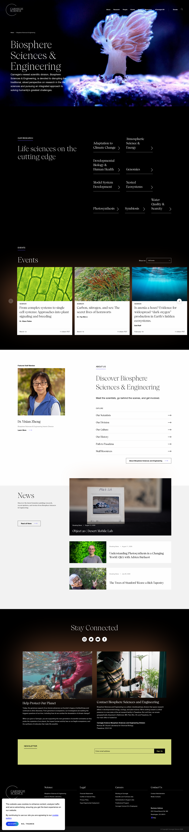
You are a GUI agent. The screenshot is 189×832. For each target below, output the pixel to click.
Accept (12, 824)
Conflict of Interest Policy (87, 797)
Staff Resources (104, 451)
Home (12, 32)
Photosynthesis (104, 208)
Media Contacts (156, 797)
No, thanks (27, 824)
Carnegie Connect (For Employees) (126, 806)
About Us (101, 366)
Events (133, 9)
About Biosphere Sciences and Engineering (145, 461)
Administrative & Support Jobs (124, 800)
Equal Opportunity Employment (89, 803)
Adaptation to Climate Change (104, 145)
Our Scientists (103, 415)
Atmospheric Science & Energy (135, 143)
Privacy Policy (84, 800)
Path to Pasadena (105, 444)
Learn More (22, 430)
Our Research (25, 138)
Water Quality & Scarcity (157, 204)
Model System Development (103, 185)
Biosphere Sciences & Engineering (25, 32)
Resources (148, 9)
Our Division (102, 422)
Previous (10, 301)
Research (116, 9)
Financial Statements (86, 793)
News (140, 9)
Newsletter (30, 746)
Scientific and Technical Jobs (124, 797)
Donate (175, 9)
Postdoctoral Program (122, 803)
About (108, 9)
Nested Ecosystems (134, 185)
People (125, 9)
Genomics (133, 169)
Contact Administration (158, 793)
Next (179, 301)
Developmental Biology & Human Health (103, 165)
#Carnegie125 (159, 9)
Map (153, 818)
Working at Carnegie (121, 793)
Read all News (26, 523)
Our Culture (102, 429)
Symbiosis (132, 208)
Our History (102, 436)
